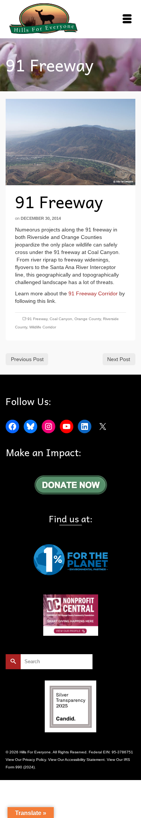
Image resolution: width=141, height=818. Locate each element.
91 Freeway (37, 319)
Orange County (87, 319)
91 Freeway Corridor (93, 293)
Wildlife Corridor (42, 327)
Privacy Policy (34, 760)
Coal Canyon (61, 319)
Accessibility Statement (85, 760)
